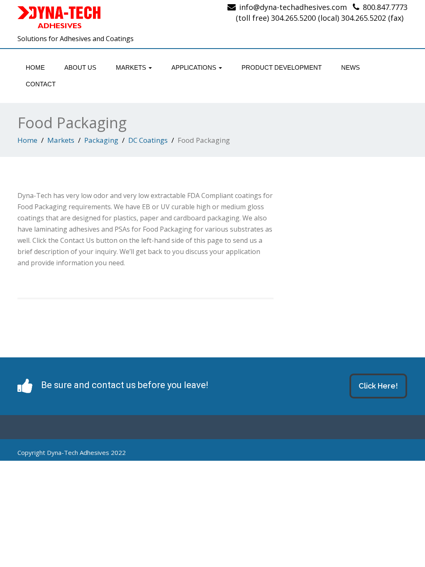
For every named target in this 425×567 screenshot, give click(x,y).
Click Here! (378, 385)
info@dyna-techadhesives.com (293, 7)
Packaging (101, 140)
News (350, 67)
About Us (80, 67)
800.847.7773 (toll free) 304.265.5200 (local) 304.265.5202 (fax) (322, 12)
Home (35, 67)
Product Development (282, 67)
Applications (194, 67)
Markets (132, 67)
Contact (41, 84)
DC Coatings (148, 140)
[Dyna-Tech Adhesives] (111, 18)
